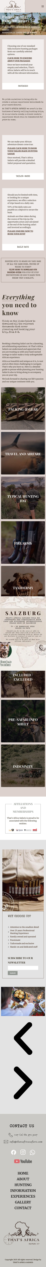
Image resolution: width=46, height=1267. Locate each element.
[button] (23, 1039)
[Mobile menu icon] (43, 6)
